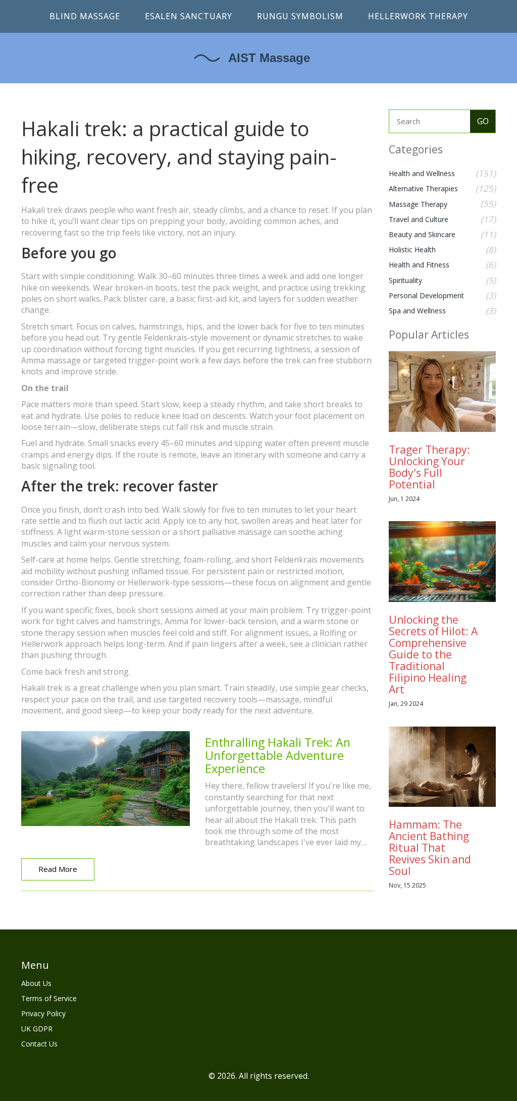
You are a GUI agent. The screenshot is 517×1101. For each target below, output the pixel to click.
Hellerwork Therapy (418, 16)
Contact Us (39, 1044)
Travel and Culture (418, 219)
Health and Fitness (419, 264)
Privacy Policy (43, 1013)
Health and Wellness (422, 173)
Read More (57, 869)
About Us (36, 983)
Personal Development (426, 295)
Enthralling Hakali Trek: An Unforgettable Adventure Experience (277, 755)
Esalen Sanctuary (188, 16)
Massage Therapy (418, 204)
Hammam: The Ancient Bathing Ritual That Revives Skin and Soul (430, 847)
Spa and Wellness (417, 310)
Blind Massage (84, 16)
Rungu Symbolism (300, 16)
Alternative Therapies (423, 188)
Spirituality (405, 280)
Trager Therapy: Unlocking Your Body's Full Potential (429, 467)
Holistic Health (412, 249)
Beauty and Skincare (422, 234)
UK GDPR (37, 1028)
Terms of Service (49, 998)
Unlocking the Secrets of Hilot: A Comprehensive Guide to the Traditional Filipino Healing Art (433, 655)
